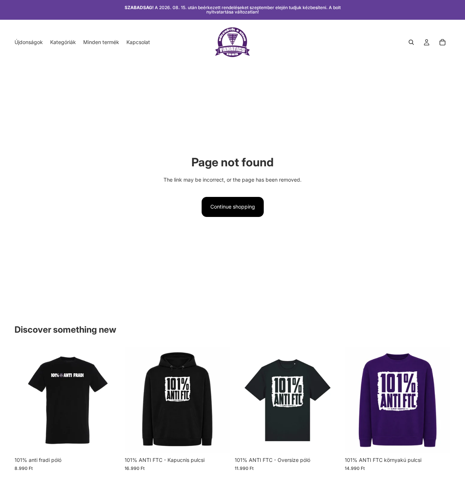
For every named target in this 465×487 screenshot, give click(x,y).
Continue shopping (232, 206)
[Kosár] (442, 42)
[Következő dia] (109, 400)
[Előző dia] (25, 400)
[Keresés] (411, 42)
